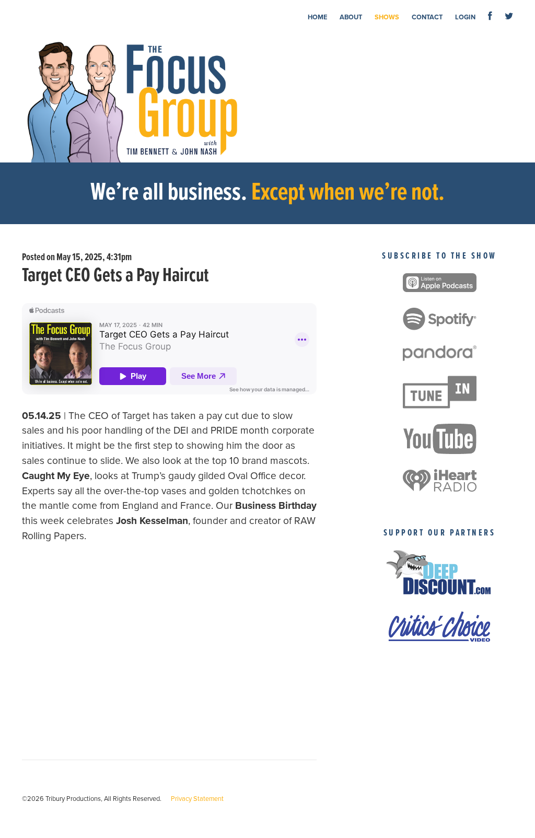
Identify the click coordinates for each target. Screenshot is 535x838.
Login (465, 17)
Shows (387, 17)
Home (317, 17)
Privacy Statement (197, 799)
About (351, 17)
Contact (427, 17)
